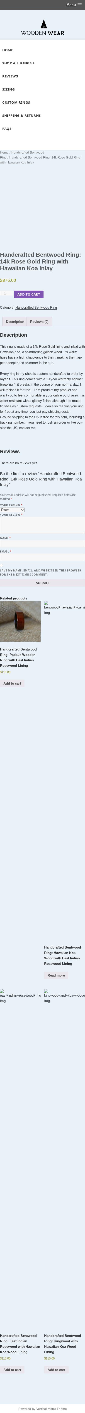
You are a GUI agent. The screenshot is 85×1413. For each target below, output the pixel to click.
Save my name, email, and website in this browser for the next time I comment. (40, 572)
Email (6, 551)
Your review (11, 515)
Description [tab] (15, 322)
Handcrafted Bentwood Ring (36, 307)
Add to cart (28, 294)
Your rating (11, 505)
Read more (56, 975)
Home (4, 152)
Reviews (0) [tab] (39, 322)
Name (5, 538)
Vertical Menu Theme (51, 1409)
